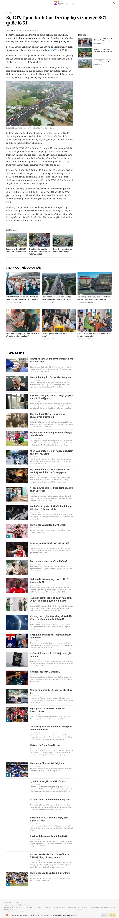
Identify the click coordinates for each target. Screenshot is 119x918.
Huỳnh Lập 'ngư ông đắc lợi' (45, 745)
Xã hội (9, 13)
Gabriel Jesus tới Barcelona (45, 672)
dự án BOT (51, 50)
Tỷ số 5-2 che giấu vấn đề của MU (48, 781)
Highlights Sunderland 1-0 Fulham (48, 525)
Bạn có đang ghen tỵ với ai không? (48, 561)
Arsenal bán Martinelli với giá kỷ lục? (49, 543)
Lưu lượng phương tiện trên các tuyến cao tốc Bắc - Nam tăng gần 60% (102, 62)
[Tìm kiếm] (115, 3)
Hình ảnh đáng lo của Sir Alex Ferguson (51, 377)
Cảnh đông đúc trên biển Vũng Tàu (51, 800)
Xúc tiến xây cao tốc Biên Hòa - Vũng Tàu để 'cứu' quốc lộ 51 (39, 251)
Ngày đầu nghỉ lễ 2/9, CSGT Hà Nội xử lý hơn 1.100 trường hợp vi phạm (102, 41)
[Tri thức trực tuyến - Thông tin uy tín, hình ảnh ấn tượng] (64, 3)
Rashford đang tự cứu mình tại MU (48, 836)
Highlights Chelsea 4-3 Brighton (47, 763)
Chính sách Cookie (65, 915)
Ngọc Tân (9, 30)
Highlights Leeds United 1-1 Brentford (50, 873)
